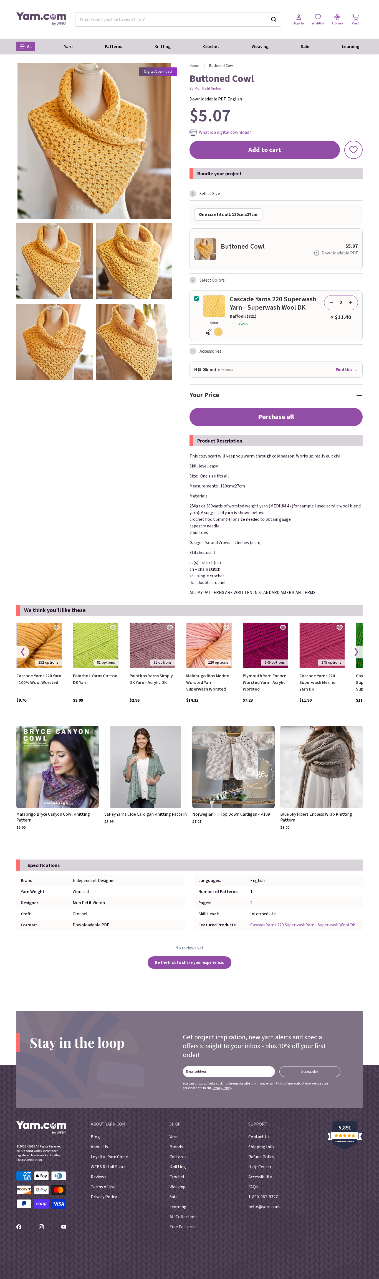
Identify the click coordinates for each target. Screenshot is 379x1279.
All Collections (184, 1217)
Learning (350, 47)
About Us (99, 1147)
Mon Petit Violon (207, 88)
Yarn (68, 47)
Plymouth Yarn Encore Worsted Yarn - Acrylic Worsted (264, 682)
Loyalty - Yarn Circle (109, 1157)
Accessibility (260, 1177)
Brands (176, 1147)
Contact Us (258, 1137)
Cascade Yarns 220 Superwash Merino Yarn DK (317, 682)
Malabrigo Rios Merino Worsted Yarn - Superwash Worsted (207, 682)
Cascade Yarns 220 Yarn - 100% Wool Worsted (38, 679)
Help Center (259, 1167)
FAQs (253, 1187)
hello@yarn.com (264, 1207)
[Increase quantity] (350, 302)
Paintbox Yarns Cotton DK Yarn (95, 679)
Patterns (113, 47)
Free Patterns (183, 1227)
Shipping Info (261, 1147)
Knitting (163, 47)
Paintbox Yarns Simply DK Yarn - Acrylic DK (151, 679)
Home (194, 66)
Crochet (211, 47)
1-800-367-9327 (263, 1197)
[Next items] (356, 652)
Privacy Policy (221, 1088)
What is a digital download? (225, 132)
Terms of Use (103, 1187)
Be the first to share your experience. (189, 962)
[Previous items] (22, 652)
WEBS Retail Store (108, 1167)
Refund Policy (261, 1157)
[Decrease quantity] (331, 302)
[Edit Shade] (214, 331)
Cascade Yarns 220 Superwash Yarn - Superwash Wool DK (303, 925)
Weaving (260, 47)
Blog (95, 1137)
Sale (305, 47)
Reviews (98, 1177)
